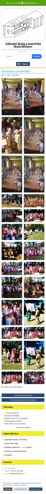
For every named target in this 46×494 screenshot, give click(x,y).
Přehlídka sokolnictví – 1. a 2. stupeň (17, 447)
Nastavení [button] (7, 489)
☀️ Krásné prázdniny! (11, 413)
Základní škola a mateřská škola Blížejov (23, 45)
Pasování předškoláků (12, 416)
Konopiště (8, 455)
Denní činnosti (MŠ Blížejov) (13, 387)
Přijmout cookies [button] (35, 489)
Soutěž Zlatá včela (11, 443)
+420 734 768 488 (14, 3)
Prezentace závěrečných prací (15, 451)
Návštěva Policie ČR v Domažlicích (16, 418)
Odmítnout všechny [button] (21, 489)
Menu (25, 64)
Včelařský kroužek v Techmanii (15, 440)
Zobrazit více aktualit (23, 427)
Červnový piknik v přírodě (13, 421)
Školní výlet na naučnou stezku (14, 424)
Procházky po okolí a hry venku (23, 400)
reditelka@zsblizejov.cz (31, 3)
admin (16, 75)
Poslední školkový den (23, 395)
